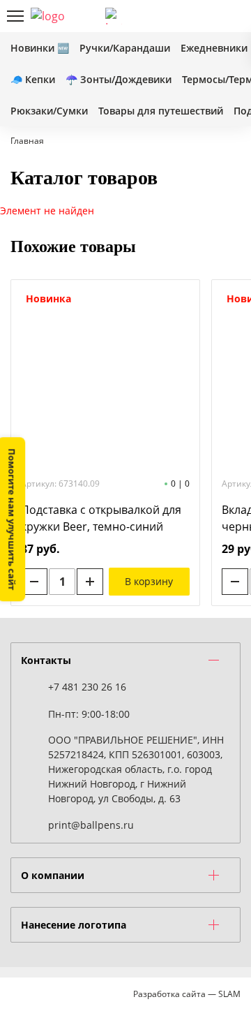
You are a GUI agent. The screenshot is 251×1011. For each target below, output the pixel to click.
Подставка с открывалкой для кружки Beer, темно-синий (101, 518)
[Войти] (184, 16)
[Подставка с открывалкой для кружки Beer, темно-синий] (105, 378)
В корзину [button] (149, 581)
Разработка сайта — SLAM (187, 994)
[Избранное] (208, 16)
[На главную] (57, 16)
